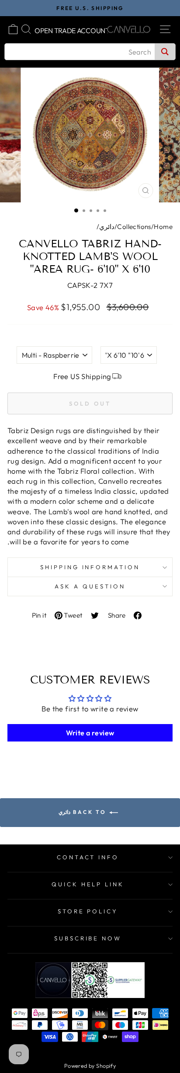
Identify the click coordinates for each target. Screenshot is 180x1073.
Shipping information (90, 567)
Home (163, 226)
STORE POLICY (88, 911)
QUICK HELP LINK (88, 884)
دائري (106, 226)
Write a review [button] (90, 732)
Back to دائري (84, 812)
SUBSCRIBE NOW (88, 938)
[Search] (165, 52)
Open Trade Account (72, 30)
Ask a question (90, 586)
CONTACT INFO (88, 857)
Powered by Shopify (90, 1065)
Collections (134, 226)
